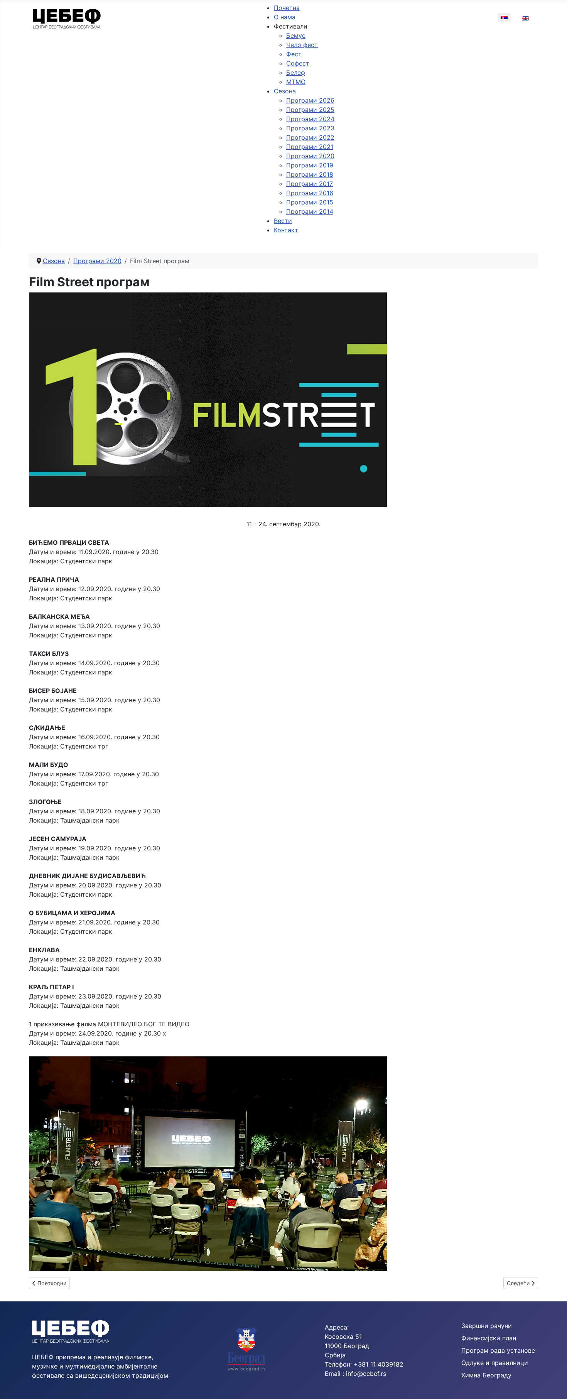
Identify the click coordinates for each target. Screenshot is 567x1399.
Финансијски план (488, 1338)
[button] (290, 26)
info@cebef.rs (366, 1373)
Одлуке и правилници (494, 1363)
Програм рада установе (498, 1350)
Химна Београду (486, 1375)
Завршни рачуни (486, 1326)
